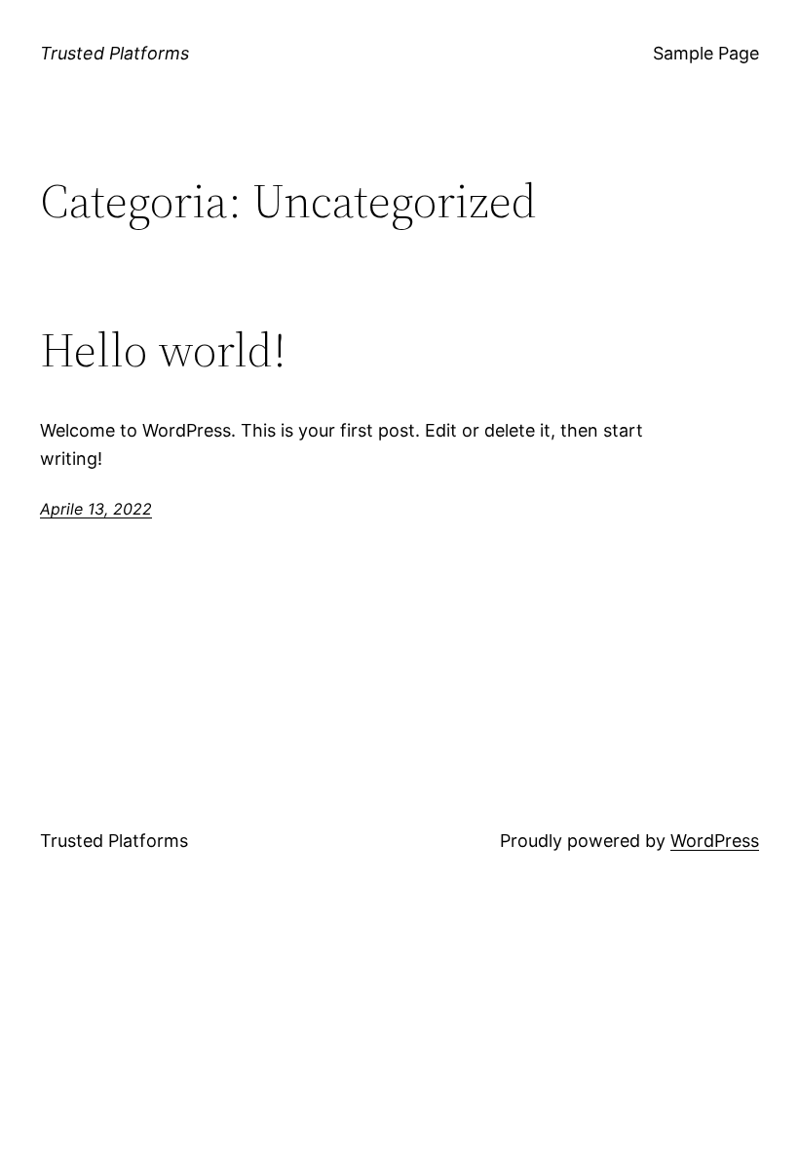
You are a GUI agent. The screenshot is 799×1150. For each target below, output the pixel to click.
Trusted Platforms (114, 53)
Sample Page (706, 53)
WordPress (714, 840)
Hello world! (163, 350)
